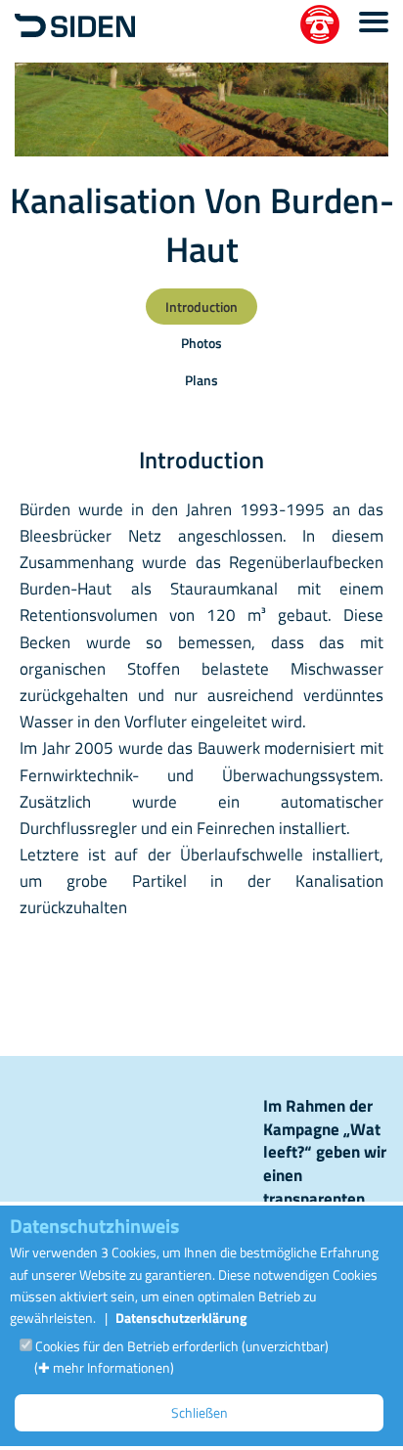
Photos (201, 342)
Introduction (201, 306)
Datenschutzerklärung (180, 1317)
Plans (201, 380)
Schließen (199, 1412)
